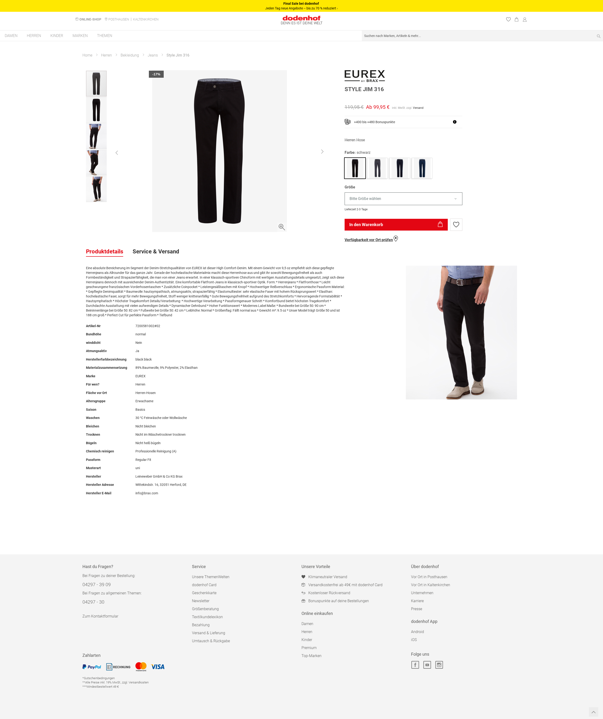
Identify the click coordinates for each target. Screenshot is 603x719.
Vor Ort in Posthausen (429, 577)
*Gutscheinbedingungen (98, 678)
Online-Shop (90, 19)
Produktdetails (104, 251)
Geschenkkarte (204, 593)
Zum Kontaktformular (100, 616)
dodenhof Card (204, 585)
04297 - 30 (93, 602)
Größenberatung (205, 609)
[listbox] (431, 198)
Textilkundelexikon (207, 617)
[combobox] (482, 35)
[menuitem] (11, 35)
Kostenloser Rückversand (329, 593)
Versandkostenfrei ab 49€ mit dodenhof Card (345, 585)
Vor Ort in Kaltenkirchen (430, 585)
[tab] (104, 252)
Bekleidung (130, 55)
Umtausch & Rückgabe (211, 641)
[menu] (301, 36)
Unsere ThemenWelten (210, 577)
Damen (307, 624)
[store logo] (301, 18)
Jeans (153, 55)
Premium (309, 648)
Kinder (307, 640)
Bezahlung (201, 625)
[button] (116, 152)
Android (417, 632)
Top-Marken (312, 656)
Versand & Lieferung (208, 633)
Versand (418, 108)
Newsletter (200, 601)
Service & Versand (156, 251)
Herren (106, 55)
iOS (414, 640)
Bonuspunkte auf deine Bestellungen (338, 601)
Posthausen (118, 19)
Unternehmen (422, 593)
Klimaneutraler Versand (327, 577)
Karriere (417, 601)
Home (87, 55)
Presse (416, 609)
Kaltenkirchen (146, 19)
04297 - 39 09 (96, 584)
